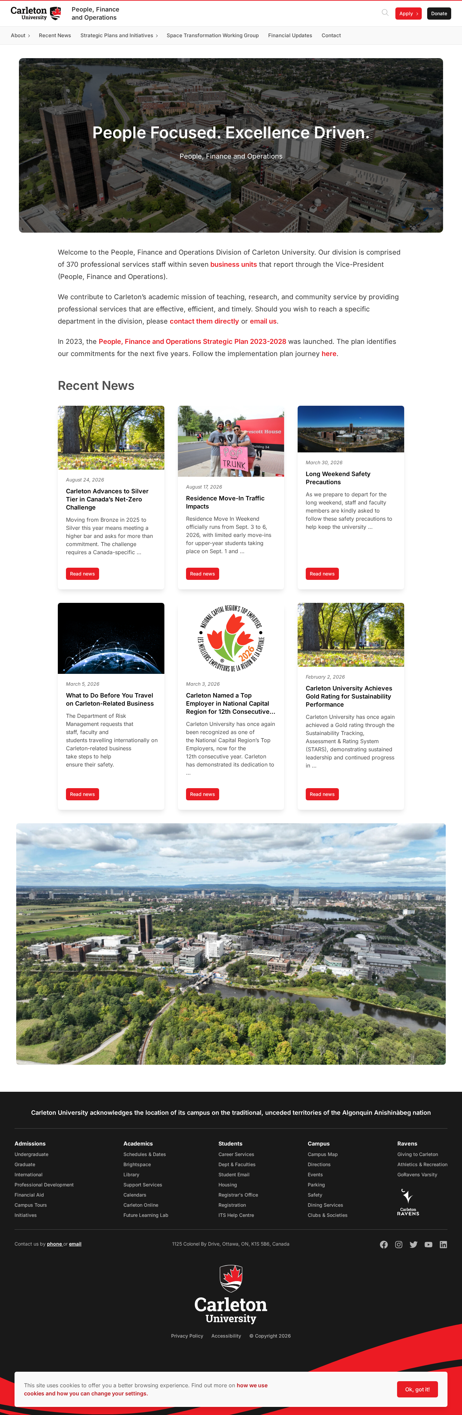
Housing (227, 1184)
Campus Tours (31, 1205)
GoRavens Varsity (417, 1174)
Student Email (234, 1174)
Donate (439, 13)
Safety (315, 1195)
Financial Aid (29, 1195)
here (329, 354)
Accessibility (226, 1336)
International (29, 1174)
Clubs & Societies (328, 1215)
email (75, 1244)
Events (315, 1174)
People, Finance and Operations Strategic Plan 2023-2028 (192, 341)
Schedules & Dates (144, 1154)
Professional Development (44, 1184)
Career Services (236, 1154)
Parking (316, 1184)
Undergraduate (31, 1154)
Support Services (142, 1184)
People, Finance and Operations (95, 13)
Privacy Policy (187, 1336)
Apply (406, 13)
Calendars (134, 1195)
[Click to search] (385, 13)
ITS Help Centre (236, 1215)
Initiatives (26, 1215)
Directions (319, 1164)
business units (233, 264)
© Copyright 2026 (270, 1336)
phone (55, 1244)
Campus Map (323, 1154)
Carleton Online (140, 1205)
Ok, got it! (417, 1389)
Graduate (25, 1164)
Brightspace (137, 1164)
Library (131, 1174)
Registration (232, 1205)
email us (263, 321)
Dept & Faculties (237, 1164)
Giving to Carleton (417, 1154)
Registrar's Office (238, 1195)
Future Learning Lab (145, 1215)
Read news (84, 575)
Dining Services (325, 1205)
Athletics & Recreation (422, 1164)
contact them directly (204, 321)
